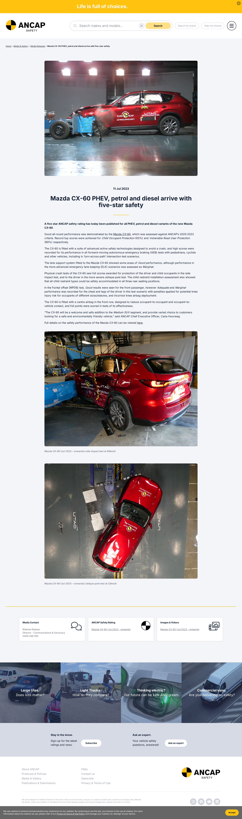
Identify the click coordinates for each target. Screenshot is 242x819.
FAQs (84, 769)
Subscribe (87, 778)
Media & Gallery (20, 46)
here (140, 322)
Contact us (88, 773)
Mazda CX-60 (122, 234)
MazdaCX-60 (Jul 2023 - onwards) (111, 629)
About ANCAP (30, 769)
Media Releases (37, 46)
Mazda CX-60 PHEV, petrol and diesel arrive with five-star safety (78, 46)
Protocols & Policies (34, 773)
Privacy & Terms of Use (95, 783)
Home (8, 46)
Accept (232, 812)
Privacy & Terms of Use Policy (71, 814)
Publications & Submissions (38, 783)
